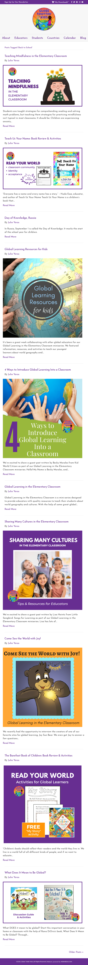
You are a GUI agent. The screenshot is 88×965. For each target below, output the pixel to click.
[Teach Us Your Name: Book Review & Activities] (42, 168)
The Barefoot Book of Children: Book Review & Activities (38, 755)
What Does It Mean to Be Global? (25, 873)
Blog (83, 38)
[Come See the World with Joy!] (42, 687)
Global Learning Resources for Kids (26, 249)
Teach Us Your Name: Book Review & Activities (33, 138)
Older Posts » (76, 952)
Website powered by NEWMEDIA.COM (59, 962)
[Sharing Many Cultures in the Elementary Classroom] (42, 570)
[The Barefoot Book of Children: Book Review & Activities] (42, 804)
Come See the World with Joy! (23, 638)
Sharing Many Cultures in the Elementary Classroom (37, 522)
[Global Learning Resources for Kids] (42, 297)
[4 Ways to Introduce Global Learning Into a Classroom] (42, 418)
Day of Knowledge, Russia (20, 218)
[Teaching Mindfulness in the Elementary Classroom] (42, 85)
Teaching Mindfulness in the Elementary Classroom (36, 56)
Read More (9, 126)
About (6, 38)
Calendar (70, 38)
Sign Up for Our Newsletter (16, 2)
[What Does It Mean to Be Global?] (42, 902)
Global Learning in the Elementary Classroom (32, 487)
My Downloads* (61, 2)
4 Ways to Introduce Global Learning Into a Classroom (38, 370)
